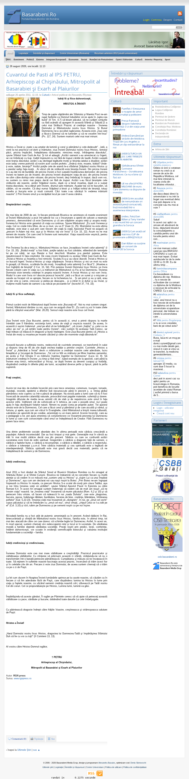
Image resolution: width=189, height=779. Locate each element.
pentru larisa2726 (162, 359)
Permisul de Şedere (165, 116)
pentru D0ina (165, 270)
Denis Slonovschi (138, 763)
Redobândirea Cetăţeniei (168, 107)
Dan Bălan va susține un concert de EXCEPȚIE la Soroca (129, 246)
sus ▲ (36, 750)
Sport (167, 59)
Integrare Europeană (56, 59)
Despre (168, 19)
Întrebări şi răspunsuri (44, 53)
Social (84, 59)
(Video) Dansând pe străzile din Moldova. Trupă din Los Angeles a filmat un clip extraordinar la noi (129, 141)
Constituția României (165, 130)
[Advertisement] (56, 707)
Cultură (138, 59)
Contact (178, 19)
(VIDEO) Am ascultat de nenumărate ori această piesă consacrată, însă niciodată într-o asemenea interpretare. (128, 204)
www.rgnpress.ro (22, 678)
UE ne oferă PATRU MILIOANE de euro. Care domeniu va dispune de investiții (129, 188)
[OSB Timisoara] (167, 434)
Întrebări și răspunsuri (74, 767)
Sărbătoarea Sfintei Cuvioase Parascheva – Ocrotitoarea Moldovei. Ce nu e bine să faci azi (128, 171)
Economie (73, 59)
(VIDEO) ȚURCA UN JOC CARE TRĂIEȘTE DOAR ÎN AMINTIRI (127, 156)
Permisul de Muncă (165, 120)
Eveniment (19, 59)
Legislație (59, 767)
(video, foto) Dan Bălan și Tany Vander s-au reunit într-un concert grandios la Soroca (129, 221)
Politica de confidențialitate (135, 767)
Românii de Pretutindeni (101, 59)
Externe (40, 59)
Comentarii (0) (18, 738)
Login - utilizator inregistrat (163, 409)
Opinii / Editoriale (124, 59)
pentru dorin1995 (163, 189)
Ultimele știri (47, 767)
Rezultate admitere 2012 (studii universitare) (115, 53)
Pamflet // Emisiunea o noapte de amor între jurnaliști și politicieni (129, 111)
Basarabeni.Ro (39, 14)
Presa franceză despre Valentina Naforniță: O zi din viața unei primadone (129, 125)
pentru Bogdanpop (169, 320)
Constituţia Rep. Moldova (168, 126)
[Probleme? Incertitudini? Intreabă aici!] (146, 94)
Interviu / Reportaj (153, 59)
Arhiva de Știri (162, 149)
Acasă (10, 53)
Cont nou (156, 19)
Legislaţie (23, 53)
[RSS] (179, 15)
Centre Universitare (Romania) (74, 53)
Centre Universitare (95, 767)
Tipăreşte (38, 738)
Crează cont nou (165, 413)
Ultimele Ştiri (24, 750)
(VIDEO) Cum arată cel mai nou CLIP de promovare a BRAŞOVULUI (129, 234)
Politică (30, 59)
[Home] (14, 16)
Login (146, 19)
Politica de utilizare (113, 767)
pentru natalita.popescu (163, 163)
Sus (53, 738)
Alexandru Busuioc (106, 763)
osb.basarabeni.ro (167, 556)
